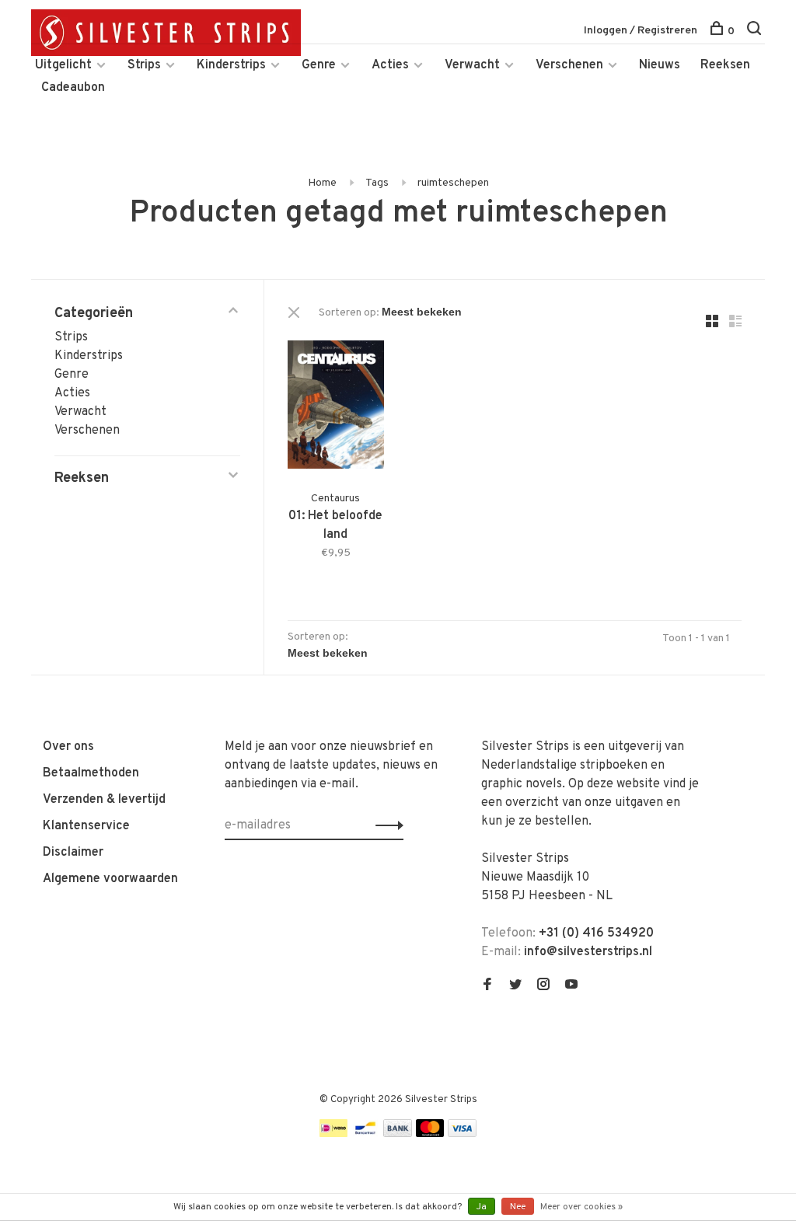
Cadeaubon (73, 88)
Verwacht (472, 65)
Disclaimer (73, 852)
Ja (482, 1207)
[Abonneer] (385, 825)
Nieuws (659, 65)
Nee (517, 1207)
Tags (377, 183)
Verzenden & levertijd (104, 800)
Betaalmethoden (91, 773)
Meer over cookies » (581, 1207)
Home (322, 183)
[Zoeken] (756, 31)
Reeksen (725, 65)
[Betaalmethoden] (333, 1134)
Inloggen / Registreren (640, 30)
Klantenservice (86, 826)
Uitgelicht (63, 65)
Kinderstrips (231, 65)
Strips (144, 65)
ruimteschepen (453, 183)
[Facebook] (487, 986)
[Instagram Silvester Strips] (543, 986)
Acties (390, 65)
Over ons (68, 747)
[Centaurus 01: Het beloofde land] (336, 407)
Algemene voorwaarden (110, 879)
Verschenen (569, 65)
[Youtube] (571, 986)
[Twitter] (515, 986)
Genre (319, 65)
